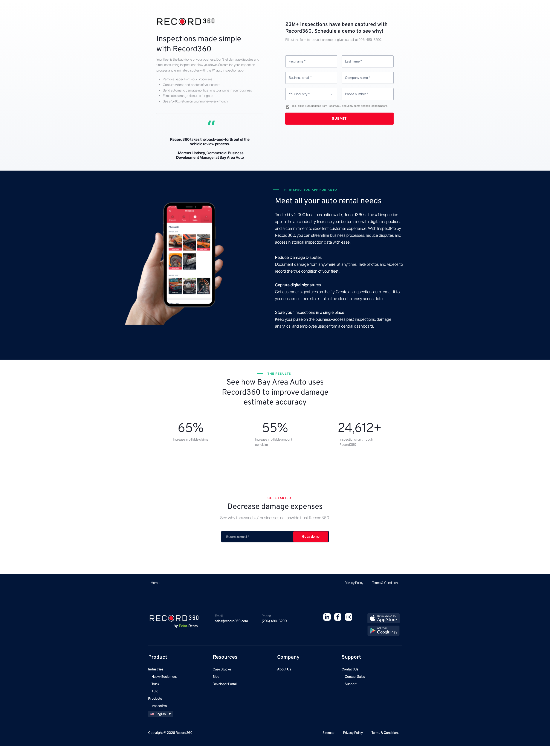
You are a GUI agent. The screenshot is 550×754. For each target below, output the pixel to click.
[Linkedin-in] (327, 617)
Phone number (356, 94)
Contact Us (350, 669)
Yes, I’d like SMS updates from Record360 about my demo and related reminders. (340, 105)
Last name (353, 61)
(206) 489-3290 (274, 621)
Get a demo (310, 536)
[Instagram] (348, 617)
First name (297, 61)
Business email (300, 78)
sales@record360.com (231, 621)
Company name (357, 78)
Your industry (299, 94)
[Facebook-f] (338, 617)
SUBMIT (339, 118)
